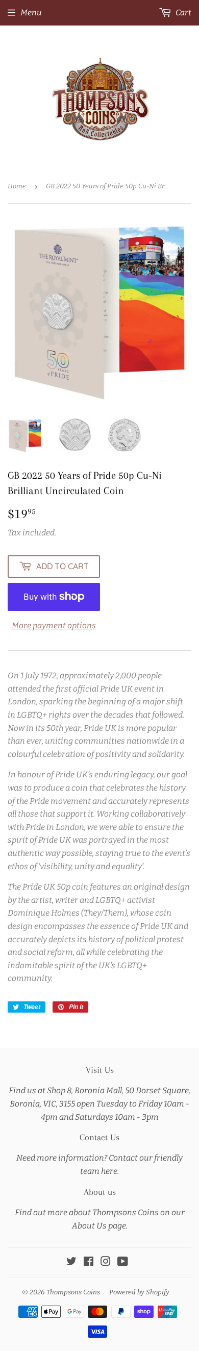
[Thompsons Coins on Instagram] (106, 1262)
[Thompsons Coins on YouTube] (122, 1262)
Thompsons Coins (73, 1292)
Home (17, 186)
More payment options (54, 625)
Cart (182, 12)
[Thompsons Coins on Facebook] (88, 1262)
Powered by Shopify (139, 1292)
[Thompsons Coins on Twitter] (71, 1262)
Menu (31, 12)
